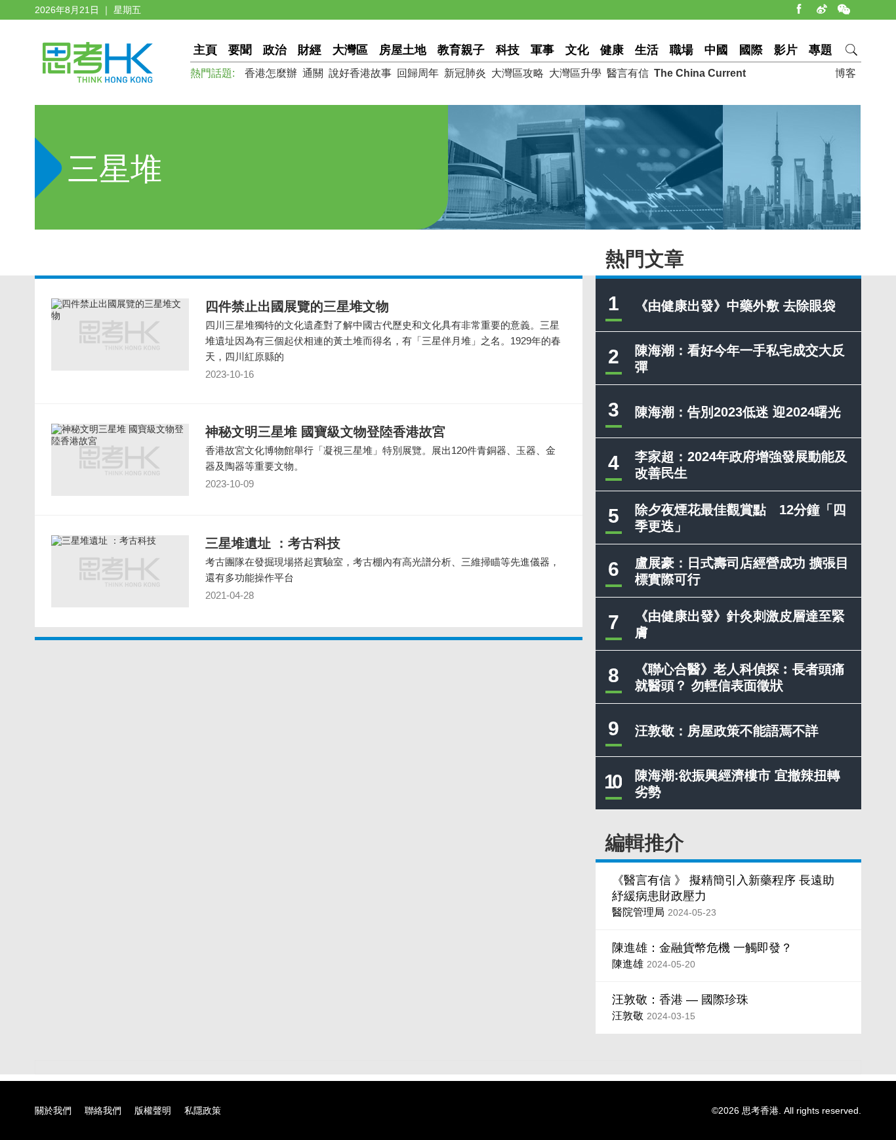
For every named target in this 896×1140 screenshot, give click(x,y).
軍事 (542, 49)
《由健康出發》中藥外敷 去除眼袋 (735, 305)
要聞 (240, 49)
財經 (309, 49)
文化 (577, 49)
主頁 (205, 49)
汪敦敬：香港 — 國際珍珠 (680, 999)
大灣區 (350, 49)
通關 (312, 73)
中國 (716, 49)
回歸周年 (418, 73)
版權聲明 (152, 1110)
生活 (647, 49)
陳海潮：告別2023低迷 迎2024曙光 (738, 412)
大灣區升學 (575, 73)
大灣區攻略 (517, 73)
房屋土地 (402, 49)
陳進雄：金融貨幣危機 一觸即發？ (702, 947)
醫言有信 (628, 73)
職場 (681, 49)
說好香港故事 (360, 73)
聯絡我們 (103, 1110)
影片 (786, 49)
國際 (751, 49)
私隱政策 (202, 1110)
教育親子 (461, 49)
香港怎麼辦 (271, 73)
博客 (845, 73)
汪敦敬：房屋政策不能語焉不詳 (727, 730)
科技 (507, 49)
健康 (612, 49)
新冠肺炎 (465, 73)
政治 (275, 49)
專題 (820, 49)
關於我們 (53, 1110)
